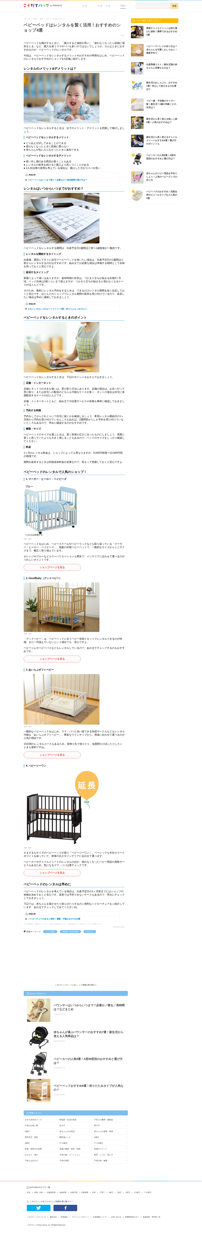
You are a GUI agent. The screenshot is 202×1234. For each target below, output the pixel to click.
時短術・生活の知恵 (70, 931)
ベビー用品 (50, 931)
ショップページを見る (52, 567)
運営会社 (53, 1217)
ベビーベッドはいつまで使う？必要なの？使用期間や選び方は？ (57, 180)
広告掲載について (100, 1217)
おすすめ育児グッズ (33, 1120)
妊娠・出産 (104, 6)
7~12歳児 (147, 1192)
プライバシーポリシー (80, 1217)
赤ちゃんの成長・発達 (103, 1131)
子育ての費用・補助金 (103, 1120)
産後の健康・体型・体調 (69, 1149)
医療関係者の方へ (132, 1217)
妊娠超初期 (51, 1192)
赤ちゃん (89, 931)
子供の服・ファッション (69, 1155)
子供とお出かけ (31, 1160)
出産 (94, 1192)
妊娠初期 (62, 1192)
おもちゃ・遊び (31, 1155)
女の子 (62, 1125)
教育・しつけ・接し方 (103, 1155)
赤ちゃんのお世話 (67, 1131)
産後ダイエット (100, 1149)
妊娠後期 (84, 1192)
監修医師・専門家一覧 (151, 1217)
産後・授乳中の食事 (33, 1149)
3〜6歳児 (63, 1143)
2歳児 (27, 1143)
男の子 (97, 1125)
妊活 (85, 6)
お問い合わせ (116, 1217)
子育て (123, 6)
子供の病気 (64, 1160)
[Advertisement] (47, 957)
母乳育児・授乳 (31, 1137)
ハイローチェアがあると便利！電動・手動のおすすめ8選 (54, 919)
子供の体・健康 (100, 1160)
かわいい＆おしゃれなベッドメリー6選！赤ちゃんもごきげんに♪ (58, 309)
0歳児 (27, 1131)
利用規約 (64, 1217)
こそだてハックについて (36, 1217)
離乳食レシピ (65, 1137)
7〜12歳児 (98, 1143)
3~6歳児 (137, 1192)
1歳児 (96, 1137)
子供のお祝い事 (31, 1125)
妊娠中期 (73, 1192)
